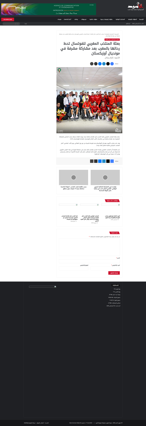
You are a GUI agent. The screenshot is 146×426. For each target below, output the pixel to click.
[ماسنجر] (100, 63)
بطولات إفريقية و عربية (106, 19)
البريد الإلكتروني (115, 265)
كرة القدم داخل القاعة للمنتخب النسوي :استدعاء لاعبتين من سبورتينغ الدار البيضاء (70, 217)
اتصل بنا (47, 423)
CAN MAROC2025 (7, 19)
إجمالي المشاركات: (115, 303)
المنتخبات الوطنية (120, 19)
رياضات (76, 19)
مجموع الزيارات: (116, 297)
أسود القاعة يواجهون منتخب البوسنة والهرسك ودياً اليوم (112, 217)
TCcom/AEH (89, 423)
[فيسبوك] (112, 63)
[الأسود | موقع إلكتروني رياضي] (136, 6)
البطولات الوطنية (132, 19)
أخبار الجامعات (67, 19)
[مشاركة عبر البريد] (96, 63)
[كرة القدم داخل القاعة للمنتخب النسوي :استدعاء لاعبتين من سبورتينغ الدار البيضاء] (68, 209)
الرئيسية (141, 19)
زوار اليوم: (117, 289)
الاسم (118, 258)
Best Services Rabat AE (75, 423)
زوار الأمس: (117, 292)
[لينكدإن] (104, 63)
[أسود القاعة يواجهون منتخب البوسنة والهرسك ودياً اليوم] (110, 209)
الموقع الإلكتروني (84, 265)
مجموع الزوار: (117, 300)
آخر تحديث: (117, 306)
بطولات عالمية (93, 19)
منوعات (59, 19)
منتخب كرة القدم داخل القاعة (97, 34)
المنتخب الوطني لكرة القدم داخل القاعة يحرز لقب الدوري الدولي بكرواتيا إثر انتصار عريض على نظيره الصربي (90, 218)
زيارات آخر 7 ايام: (116, 295)
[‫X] (108, 63)
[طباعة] (91, 63)
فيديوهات (83, 19)
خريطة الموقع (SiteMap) (30, 423)
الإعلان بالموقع (40, 423)
